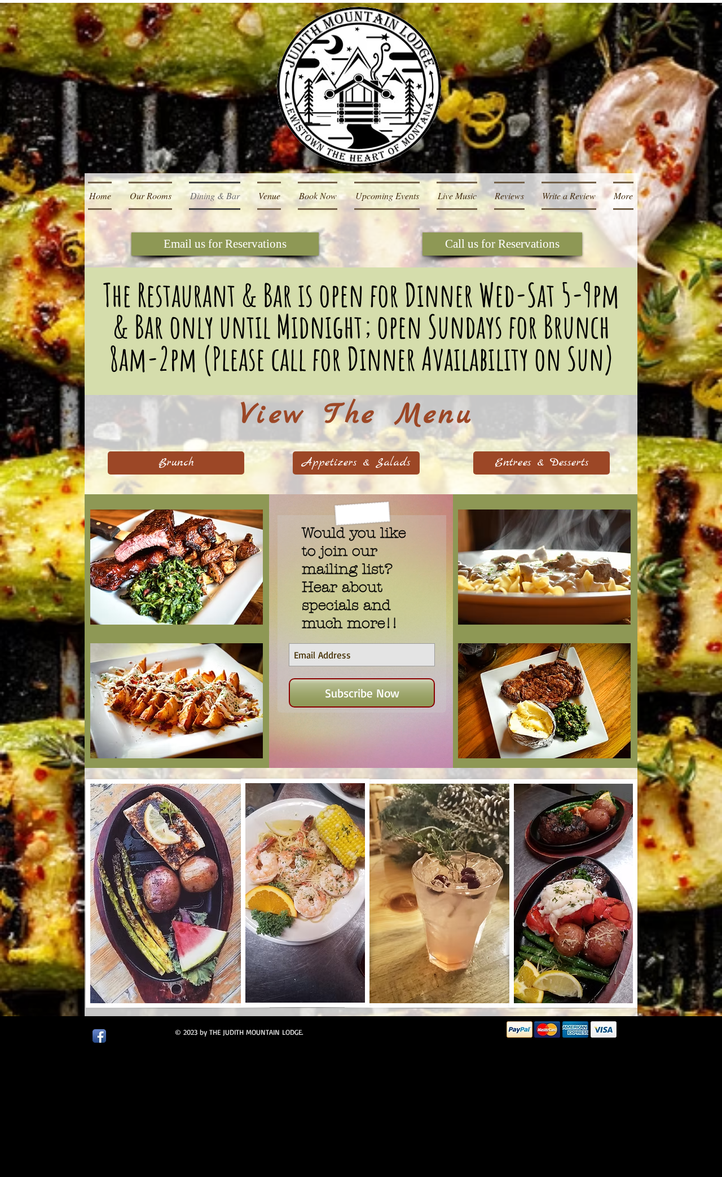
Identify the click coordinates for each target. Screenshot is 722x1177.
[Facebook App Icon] (99, 1036)
